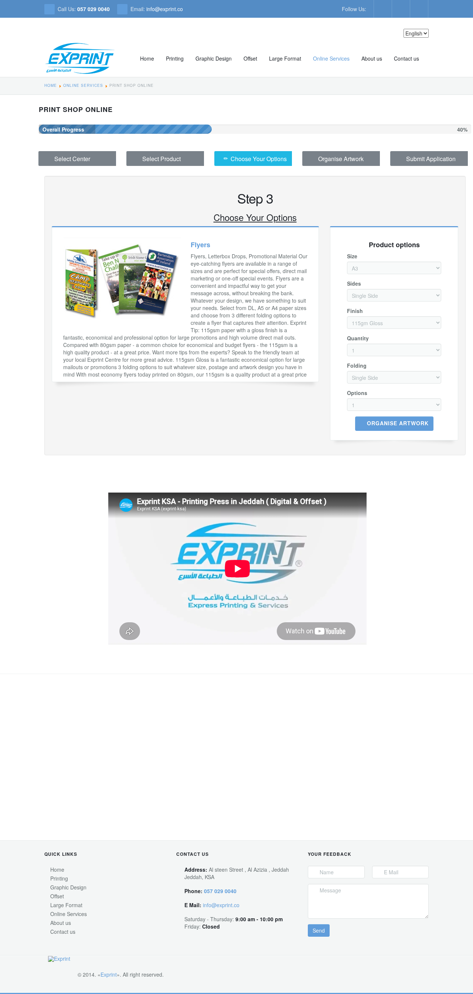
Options (357, 392)
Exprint (109, 974)
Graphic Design (213, 58)
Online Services (331, 58)
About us (371, 58)
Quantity (358, 338)
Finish (355, 310)
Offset (250, 58)
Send (319, 930)
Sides (354, 283)
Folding (357, 365)
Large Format (285, 58)
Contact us (406, 58)
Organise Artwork (398, 423)
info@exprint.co (164, 9)
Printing (175, 58)
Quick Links (60, 854)
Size (352, 256)
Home (147, 58)
